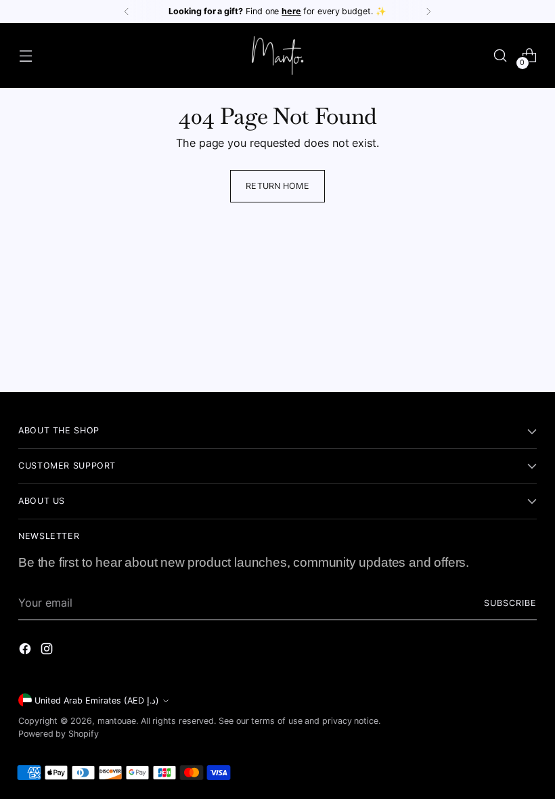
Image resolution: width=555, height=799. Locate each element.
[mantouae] (277, 55)
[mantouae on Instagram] (48, 651)
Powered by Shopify (58, 734)
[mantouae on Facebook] (26, 651)
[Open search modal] (500, 56)
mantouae (116, 721)
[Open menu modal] (25, 56)
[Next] (428, 11)
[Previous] (126, 11)
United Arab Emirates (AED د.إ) (97, 700)
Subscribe (510, 603)
